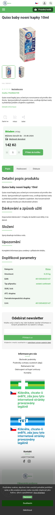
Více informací (39, 493)
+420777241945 (27, 457)
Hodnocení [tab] (21, 169)
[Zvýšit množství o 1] (19, 152)
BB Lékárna (24, 461)
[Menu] (4, 9)
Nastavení (27, 497)
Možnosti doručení (17, 139)
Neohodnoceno (17, 89)
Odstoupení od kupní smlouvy (27, 369)
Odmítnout (27, 510)
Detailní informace (9, 107)
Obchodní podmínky (27, 359)
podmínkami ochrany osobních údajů (39, 342)
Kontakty (27, 373)
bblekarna (29, 461)
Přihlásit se (27, 337)
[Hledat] (50, 3)
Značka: (10, 93)
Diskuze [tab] (36, 169)
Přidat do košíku (32, 152)
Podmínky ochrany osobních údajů (27, 363)
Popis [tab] (7, 169)
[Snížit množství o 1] (7, 152)
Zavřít (45, 126)
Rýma (48, 269)
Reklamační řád (27, 366)
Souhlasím (27, 503)
